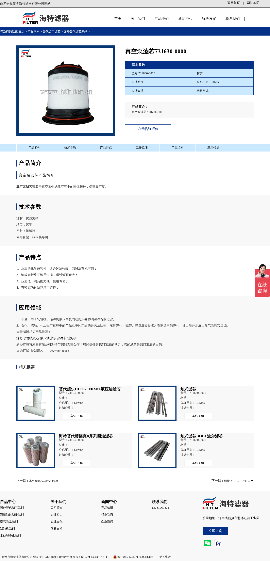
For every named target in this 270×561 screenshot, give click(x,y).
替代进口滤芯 (51, 31)
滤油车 (61, 338)
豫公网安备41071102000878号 (135, 556)
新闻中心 (185, 19)
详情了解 (76, 416)
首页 (117, 19)
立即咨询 (215, 531)
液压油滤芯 (48, 338)
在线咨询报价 (148, 129)
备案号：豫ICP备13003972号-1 (88, 556)
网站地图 (253, 3)
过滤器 (71, 338)
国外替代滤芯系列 (75, 31)
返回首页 (233, 3)
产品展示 (34, 31)
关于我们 (138, 19)
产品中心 (162, 19)
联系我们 (233, 19)
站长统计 (165, 556)
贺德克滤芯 (31, 338)
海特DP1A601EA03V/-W (239, 480)
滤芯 (19, 338)
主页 (22, 31)
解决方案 (209, 19)
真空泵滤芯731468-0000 (43, 480)
